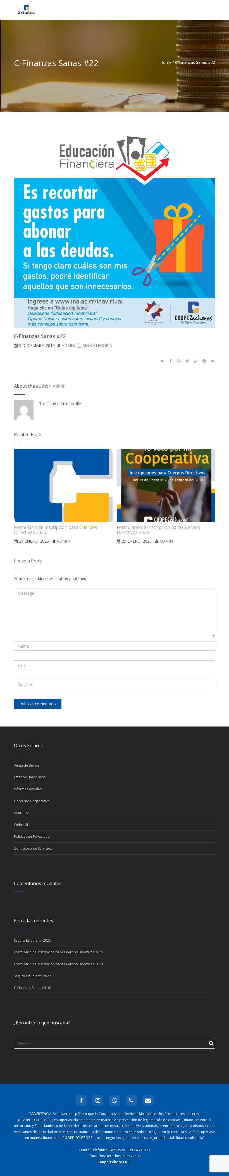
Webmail (21, 824)
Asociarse (22, 812)
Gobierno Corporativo (32, 801)
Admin (68, 345)
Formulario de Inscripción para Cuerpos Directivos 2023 (58, 964)
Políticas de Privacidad (32, 836)
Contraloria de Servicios (33, 848)
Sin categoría (97, 345)
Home (165, 62)
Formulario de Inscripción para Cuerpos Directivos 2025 (58, 952)
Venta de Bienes (26, 765)
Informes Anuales (28, 789)
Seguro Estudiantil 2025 (32, 940)
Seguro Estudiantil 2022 (32, 976)
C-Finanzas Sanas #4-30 (32, 987)
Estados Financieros (30, 777)
